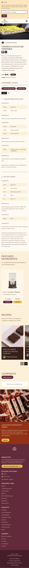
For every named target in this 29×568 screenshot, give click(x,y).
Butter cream (22, 88)
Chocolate (4, 510)
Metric (4, 93)
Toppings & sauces (6, 524)
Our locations (4, 543)
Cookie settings (14, 565)
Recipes (3, 486)
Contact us (4, 498)
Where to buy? (5, 503)
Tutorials (3, 546)
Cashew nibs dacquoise (9, 88)
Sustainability (4, 491)
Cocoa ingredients (6, 512)
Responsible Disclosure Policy (14, 563)
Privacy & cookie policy (14, 560)
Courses (3, 539)
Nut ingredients (5, 515)
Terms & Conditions (14, 558)
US (8, 93)
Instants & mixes (5, 527)
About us (3, 493)
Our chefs (3, 541)
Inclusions (3, 519)
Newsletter (4, 500)
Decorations (4, 522)
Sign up (5, 440)
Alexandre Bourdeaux (11, 42)
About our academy (6, 536)
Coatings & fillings (6, 517)
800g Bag (17, 298)
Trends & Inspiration (6, 488)
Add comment (7, 377)
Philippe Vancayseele (12, 357)
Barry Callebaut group (7, 496)
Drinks (3, 529)
